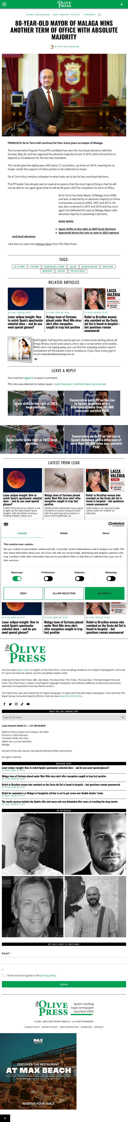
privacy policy (48, 975)
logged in (28, 378)
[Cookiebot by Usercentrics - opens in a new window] (110, 524)
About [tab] (105, 533)
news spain (108, 266)
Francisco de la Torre (54, 266)
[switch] (48, 578)
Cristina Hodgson (68, 46)
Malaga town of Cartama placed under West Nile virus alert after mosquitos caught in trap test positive (63, 322)
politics (61, 271)
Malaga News (44, 244)
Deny (23, 593)
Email (6, 953)
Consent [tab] (22, 533)
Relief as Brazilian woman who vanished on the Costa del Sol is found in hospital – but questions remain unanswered (102, 323)
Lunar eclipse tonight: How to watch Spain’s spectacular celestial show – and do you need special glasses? (25, 322)
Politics (75, 14)
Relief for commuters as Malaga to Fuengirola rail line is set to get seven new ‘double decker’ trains (52, 793)
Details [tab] (64, 533)
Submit (64, 984)
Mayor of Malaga (90, 266)
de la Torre (19, 266)
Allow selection (64, 593)
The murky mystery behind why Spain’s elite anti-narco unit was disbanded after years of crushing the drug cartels (60, 801)
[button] (123, 717)
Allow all (104, 593)
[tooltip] (35, 359)
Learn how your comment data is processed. (80, 384)
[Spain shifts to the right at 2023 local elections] (36, 403)
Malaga (64, 14)
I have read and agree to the (31, 975)
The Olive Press (77, 271)
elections (34, 266)
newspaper (47, 271)
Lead (55, 14)
